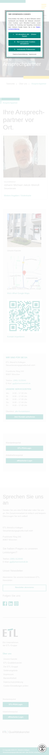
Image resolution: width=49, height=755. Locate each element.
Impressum (32, 54)
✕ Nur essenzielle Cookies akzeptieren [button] (24, 43)
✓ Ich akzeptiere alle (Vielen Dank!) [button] (24, 35)
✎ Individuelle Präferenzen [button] (24, 49)
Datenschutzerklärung (20, 54)
